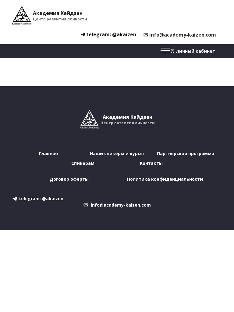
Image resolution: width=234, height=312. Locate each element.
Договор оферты (69, 179)
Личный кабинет (195, 51)
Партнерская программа (185, 153)
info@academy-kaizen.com (182, 34)
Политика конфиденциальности (165, 179)
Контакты (151, 163)
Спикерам (82, 163)
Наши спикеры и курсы (117, 153)
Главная (48, 153)
